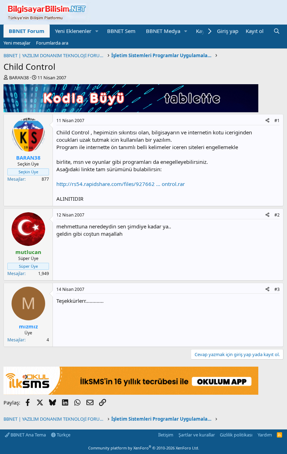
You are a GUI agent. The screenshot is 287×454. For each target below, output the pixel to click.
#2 (277, 215)
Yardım (265, 435)
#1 (277, 120)
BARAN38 (19, 77)
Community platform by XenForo (143, 447)
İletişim (165, 435)
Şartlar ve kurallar (196, 435)
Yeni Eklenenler (73, 30)
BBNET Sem (121, 30)
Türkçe (63, 435)
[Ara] (277, 31)
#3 (277, 289)
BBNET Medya (163, 30)
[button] (97, 31)
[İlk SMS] (131, 392)
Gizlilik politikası (236, 435)
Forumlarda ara (52, 43)
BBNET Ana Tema (27, 435)
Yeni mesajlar (17, 43)
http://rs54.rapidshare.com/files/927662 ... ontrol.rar (120, 183)
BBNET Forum (26, 30)
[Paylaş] (267, 121)
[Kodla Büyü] (131, 110)
